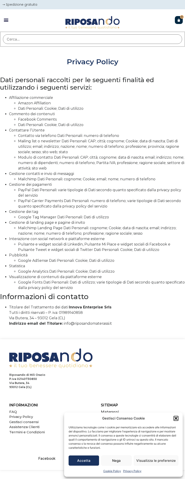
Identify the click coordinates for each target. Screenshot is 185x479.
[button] (176, 418)
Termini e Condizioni (27, 432)
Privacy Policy (132, 471)
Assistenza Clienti (24, 427)
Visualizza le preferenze (156, 460)
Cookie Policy (112, 471)
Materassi (110, 412)
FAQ (13, 412)
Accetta (83, 460)
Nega (116, 460)
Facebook (47, 458)
